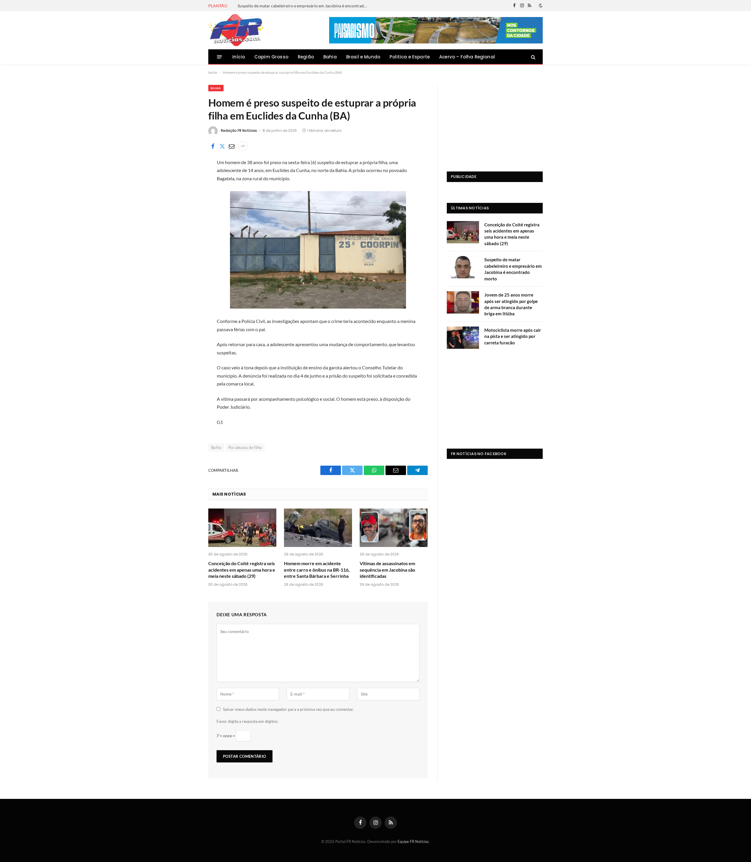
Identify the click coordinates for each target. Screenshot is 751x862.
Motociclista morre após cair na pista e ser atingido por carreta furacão (512, 336)
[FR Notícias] (236, 30)
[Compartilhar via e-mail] (231, 146)
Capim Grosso (271, 57)
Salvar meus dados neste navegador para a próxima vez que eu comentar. (288, 709)
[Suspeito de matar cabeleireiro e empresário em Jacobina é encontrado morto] (463, 267)
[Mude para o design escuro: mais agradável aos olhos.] (540, 6)
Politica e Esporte (410, 57)
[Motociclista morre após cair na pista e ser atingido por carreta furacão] (463, 337)
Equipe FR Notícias (413, 841)
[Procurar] (532, 56)
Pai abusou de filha (245, 447)
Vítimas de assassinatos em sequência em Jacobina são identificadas (387, 569)
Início (238, 57)
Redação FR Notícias (239, 130)
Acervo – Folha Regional (467, 57)
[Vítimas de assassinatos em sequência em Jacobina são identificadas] (394, 528)
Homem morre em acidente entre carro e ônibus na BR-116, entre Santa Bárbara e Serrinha (317, 569)
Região (306, 57)
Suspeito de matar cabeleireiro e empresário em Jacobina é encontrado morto (304, 5)
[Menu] (219, 57)
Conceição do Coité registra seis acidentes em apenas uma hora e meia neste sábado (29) (241, 569)
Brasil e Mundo (363, 57)
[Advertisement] (495, 121)
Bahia (330, 57)
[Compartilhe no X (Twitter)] (222, 146)
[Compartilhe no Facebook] (212, 146)
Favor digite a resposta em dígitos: (247, 721)
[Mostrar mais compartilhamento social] (243, 146)
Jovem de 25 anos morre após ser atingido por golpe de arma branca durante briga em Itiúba (511, 304)
